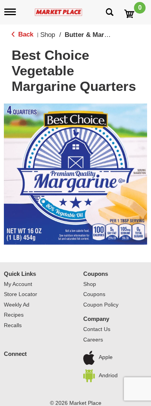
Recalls (13, 325)
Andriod (108, 375)
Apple (106, 357)
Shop (47, 34)
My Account (18, 284)
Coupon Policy (100, 304)
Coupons (95, 273)
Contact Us (96, 329)
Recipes (14, 315)
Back (24, 34)
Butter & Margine (91, 34)
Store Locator (20, 294)
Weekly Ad (16, 304)
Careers (93, 339)
